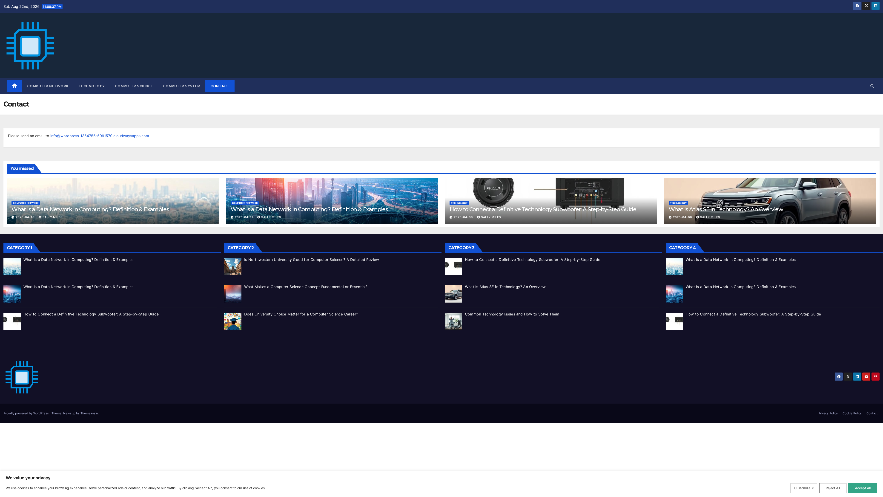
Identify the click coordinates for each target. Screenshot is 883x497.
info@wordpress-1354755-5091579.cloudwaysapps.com (99, 135)
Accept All (863, 488)
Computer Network (48, 86)
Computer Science (134, 86)
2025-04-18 (25, 217)
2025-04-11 (244, 217)
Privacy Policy (828, 413)
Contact (219, 86)
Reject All (833, 488)
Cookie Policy (852, 413)
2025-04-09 (464, 217)
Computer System (182, 86)
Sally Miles (53, 217)
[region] (441, 484)
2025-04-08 (683, 217)
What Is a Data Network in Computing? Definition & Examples (90, 209)
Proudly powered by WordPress (26, 413)
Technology (92, 86)
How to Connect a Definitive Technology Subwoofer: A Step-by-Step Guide (543, 209)
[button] (872, 86)
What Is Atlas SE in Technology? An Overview (726, 209)
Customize (802, 488)
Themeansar (89, 413)
